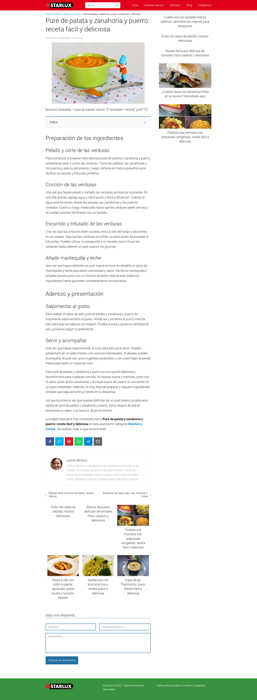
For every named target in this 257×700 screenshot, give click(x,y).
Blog (189, 5)
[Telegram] (88, 441)
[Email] (98, 441)
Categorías (204, 5)
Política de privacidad (169, 685)
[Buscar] (116, 5)
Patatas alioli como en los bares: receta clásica (70, 495)
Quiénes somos (153, 5)
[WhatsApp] (78, 441)
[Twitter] (59, 441)
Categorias (199, 685)
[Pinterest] (69, 441)
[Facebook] (50, 441)
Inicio (135, 5)
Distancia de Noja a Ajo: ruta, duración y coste (125, 495)
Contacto (175, 5)
